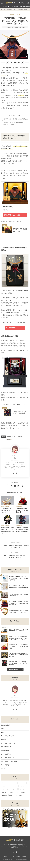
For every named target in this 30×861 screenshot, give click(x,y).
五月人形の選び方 (5, 725)
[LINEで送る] (18, 62)
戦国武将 (9, 439)
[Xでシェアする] (7, 62)
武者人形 (22, 785)
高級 (3, 789)
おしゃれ (20, 782)
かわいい (9, 785)
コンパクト (13, 782)
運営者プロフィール (9, 856)
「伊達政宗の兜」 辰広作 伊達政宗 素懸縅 (13, 122)
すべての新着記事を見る (15, 669)
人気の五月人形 (13, 859)
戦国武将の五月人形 (15, 14)
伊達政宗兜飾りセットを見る (12, 215)
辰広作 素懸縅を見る (12, 327)
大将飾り (16, 785)
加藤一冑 (20, 436)
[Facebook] (16, 473)
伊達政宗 (9, 436)
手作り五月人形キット (6, 765)
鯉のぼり (3, 739)
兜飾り (3, 728)
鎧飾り (3, 732)
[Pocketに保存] (22, 62)
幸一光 (17, 792)
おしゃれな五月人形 (5, 6)
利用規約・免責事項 (21, 856)
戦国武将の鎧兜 (15, 6)
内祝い (3, 768)
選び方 (3, 785)
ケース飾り (10, 792)
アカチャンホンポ (18, 795)
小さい (7, 782)
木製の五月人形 (5, 750)
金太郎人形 (4, 795)
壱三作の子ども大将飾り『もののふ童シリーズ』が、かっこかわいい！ (15, 556)
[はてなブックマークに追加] (15, 62)
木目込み (23, 792)
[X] (13, 473)
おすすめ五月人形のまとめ (8, 743)
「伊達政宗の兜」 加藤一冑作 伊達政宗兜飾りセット (15, 119)
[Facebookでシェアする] (11, 62)
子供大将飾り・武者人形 (7, 736)
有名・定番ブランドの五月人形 (9, 761)
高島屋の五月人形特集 (8, 124)
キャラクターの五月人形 (7, 757)
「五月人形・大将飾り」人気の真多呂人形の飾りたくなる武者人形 (15, 546)
